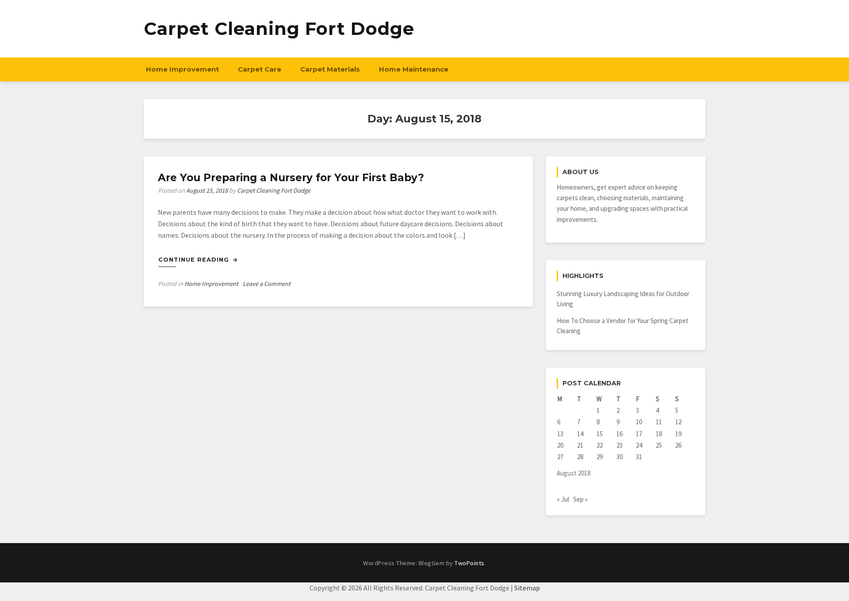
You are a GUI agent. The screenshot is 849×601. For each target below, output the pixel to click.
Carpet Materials (330, 69)
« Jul (563, 499)
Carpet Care (259, 69)
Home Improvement (182, 69)
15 (600, 434)
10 (639, 422)
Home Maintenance (413, 69)
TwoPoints (470, 563)
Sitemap (527, 587)
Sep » (580, 499)
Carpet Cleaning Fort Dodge (279, 28)
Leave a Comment (267, 284)
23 (619, 445)
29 (600, 457)
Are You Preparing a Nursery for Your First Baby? (291, 177)
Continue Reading (194, 259)
